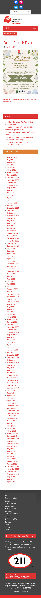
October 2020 (12, 330)
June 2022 (11, 279)
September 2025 (13, 185)
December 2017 (13, 411)
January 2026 (12, 175)
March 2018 (11, 403)
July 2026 (10, 160)
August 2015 (12, 477)
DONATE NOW (10, 34)
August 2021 (12, 304)
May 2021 (11, 312)
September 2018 (13, 388)
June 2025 (11, 193)
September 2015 (13, 474)
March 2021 (11, 317)
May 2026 (11, 165)
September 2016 (13, 444)
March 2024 (11, 231)
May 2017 (11, 426)
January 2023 (12, 266)
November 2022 (13, 271)
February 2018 (12, 406)
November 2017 (13, 413)
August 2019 (12, 365)
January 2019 (12, 378)
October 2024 (12, 213)
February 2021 (12, 319)
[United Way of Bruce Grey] (15, 23)
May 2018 (11, 398)
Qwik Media (24, 592)
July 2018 (10, 393)
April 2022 (11, 284)
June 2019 (11, 370)
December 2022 (13, 269)
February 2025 (12, 203)
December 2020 (13, 324)
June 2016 (11, 451)
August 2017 (12, 421)
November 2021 (13, 297)
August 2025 (12, 188)
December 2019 (13, 355)
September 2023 (13, 246)
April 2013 (11, 482)
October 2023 (12, 243)
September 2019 (13, 362)
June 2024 (11, 223)
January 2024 (12, 236)
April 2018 (11, 400)
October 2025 (12, 183)
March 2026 (11, 170)
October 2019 (12, 360)
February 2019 (12, 375)
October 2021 (12, 299)
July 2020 (10, 337)
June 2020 (11, 340)
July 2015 (10, 479)
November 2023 (13, 241)
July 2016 (10, 449)
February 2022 (12, 289)
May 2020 (11, 342)
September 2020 (13, 332)
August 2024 (12, 218)
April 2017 (11, 428)
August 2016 (12, 446)
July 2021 (10, 307)
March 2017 (11, 431)
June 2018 (11, 395)
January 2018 (12, 408)
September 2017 (13, 418)
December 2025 (13, 177)
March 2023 (11, 261)
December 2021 (13, 294)
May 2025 (11, 195)
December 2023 (13, 238)
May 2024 (11, 226)
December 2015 (13, 466)
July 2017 (10, 423)
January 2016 (12, 464)
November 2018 (13, 383)
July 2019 (10, 368)
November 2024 (13, 210)
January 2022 (12, 292)
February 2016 (12, 461)
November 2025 (13, 180)
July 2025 (10, 190)
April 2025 (11, 198)
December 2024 (13, 208)
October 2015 (12, 471)
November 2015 (13, 469)
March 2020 (11, 347)
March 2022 (11, 286)
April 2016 (11, 456)
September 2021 (13, 302)
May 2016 (11, 454)
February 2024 (12, 233)
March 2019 (11, 373)
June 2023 (11, 253)
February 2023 (12, 264)
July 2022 (10, 276)
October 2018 (12, 385)
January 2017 (12, 436)
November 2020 (13, 327)
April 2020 (11, 345)
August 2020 (12, 335)
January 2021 (12, 322)
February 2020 (12, 350)
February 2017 (12, 433)
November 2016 (13, 438)
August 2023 (12, 248)
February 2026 (12, 172)
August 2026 (12, 157)
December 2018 (13, 380)
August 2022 (12, 274)
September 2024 (13, 215)
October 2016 (12, 441)
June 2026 (11, 162)
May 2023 (11, 256)
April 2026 (11, 167)
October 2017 (12, 416)
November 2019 (13, 357)
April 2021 (11, 314)
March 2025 (11, 200)
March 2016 (11, 459)
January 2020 (12, 352)
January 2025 (12, 205)
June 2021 (11, 309)
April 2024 (11, 228)
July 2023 (10, 251)
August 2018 (12, 390)
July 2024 (10, 221)
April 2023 (11, 259)
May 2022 (11, 281)
